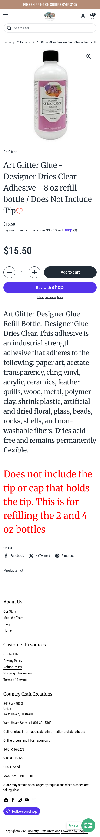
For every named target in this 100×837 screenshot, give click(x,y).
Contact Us (10, 654)
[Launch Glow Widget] (88, 825)
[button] (92, 16)
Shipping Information (17, 673)
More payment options (50, 297)
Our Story (9, 611)
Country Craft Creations (44, 831)
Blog (6, 624)
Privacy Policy (12, 661)
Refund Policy (12, 667)
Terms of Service (15, 680)
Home (7, 42)
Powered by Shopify (74, 831)
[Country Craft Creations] (50, 16)
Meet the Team (13, 618)
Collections (23, 42)
